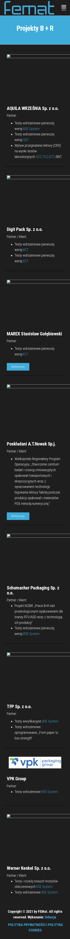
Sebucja (50, 917)
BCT (26, 250)
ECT (51, 157)
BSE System (31, 129)
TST (44, 157)
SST (26, 140)
